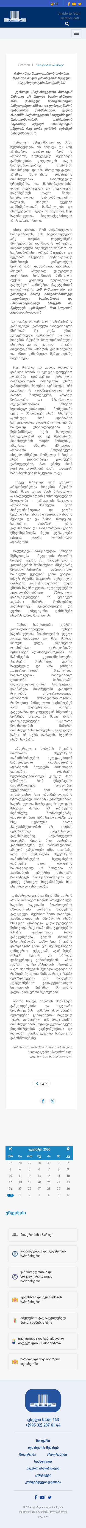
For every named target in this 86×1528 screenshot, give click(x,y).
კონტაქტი (43, 1475)
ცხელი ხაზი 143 (43, 1419)
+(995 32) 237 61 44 (43, 1425)
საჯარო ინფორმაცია (43, 1468)
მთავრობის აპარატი (50, 65)
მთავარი (43, 1441)
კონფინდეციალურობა (43, 1482)
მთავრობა (27, 1455)
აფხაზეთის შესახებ (43, 1448)
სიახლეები (43, 1461)
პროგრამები (57, 1455)
